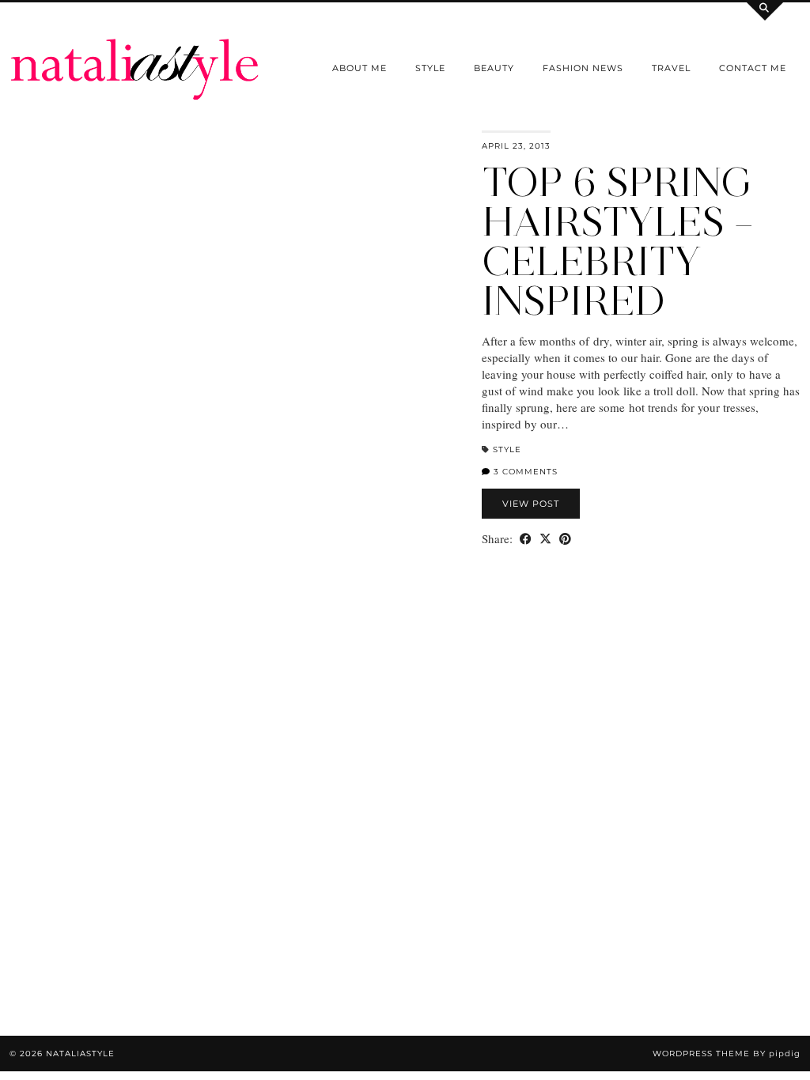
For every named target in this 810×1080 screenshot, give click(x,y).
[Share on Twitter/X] (545, 539)
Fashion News (583, 68)
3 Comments (524, 471)
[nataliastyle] (134, 50)
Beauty (494, 68)
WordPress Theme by (727, 1053)
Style (430, 68)
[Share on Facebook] (526, 539)
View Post (530, 503)
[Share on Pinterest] (565, 539)
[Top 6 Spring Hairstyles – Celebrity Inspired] (236, 434)
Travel (671, 68)
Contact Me (752, 68)
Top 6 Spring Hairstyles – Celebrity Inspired (618, 241)
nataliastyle (80, 1053)
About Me (359, 68)
